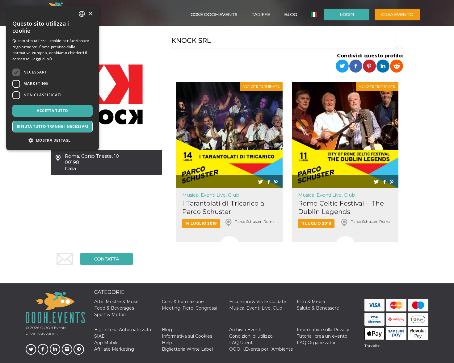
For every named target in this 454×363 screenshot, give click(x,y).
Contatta (106, 259)
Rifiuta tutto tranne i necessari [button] (52, 126)
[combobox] (82, 14)
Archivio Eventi (245, 329)
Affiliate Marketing (114, 349)
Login (347, 14)
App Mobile (106, 342)
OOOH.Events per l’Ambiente (261, 349)
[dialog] (52, 78)
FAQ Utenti (241, 342)
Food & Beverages (114, 308)
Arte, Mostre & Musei (117, 301)
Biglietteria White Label (187, 349)
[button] (52, 140)
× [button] (90, 13)
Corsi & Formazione (183, 301)
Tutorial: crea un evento (322, 336)
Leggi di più (42, 58)
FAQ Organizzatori (317, 342)
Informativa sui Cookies (187, 336)
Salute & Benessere (318, 308)
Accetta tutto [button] (52, 110)
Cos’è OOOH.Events (214, 14)
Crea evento (397, 14)
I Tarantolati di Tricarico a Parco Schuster (223, 207)
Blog (290, 14)
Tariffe (260, 14)
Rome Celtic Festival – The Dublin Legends (341, 207)
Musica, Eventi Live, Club (210, 195)
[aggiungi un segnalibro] (399, 43)
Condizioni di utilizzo (251, 336)
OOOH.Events (52, 327)
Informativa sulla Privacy (323, 329)
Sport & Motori (110, 314)
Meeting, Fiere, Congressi (189, 308)
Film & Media (311, 301)
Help (167, 342)
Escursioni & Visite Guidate (257, 301)
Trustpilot (372, 346)
